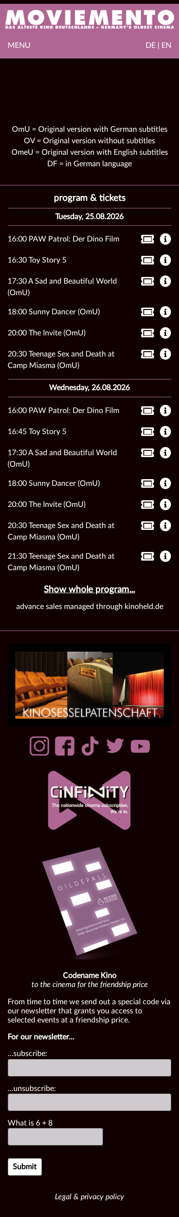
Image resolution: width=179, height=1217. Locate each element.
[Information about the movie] (165, 240)
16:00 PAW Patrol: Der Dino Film (63, 239)
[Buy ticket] (145, 241)
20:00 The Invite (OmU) (46, 333)
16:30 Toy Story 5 (37, 260)
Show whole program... (89, 589)
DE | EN (158, 45)
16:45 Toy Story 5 (37, 432)
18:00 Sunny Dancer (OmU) (54, 312)
